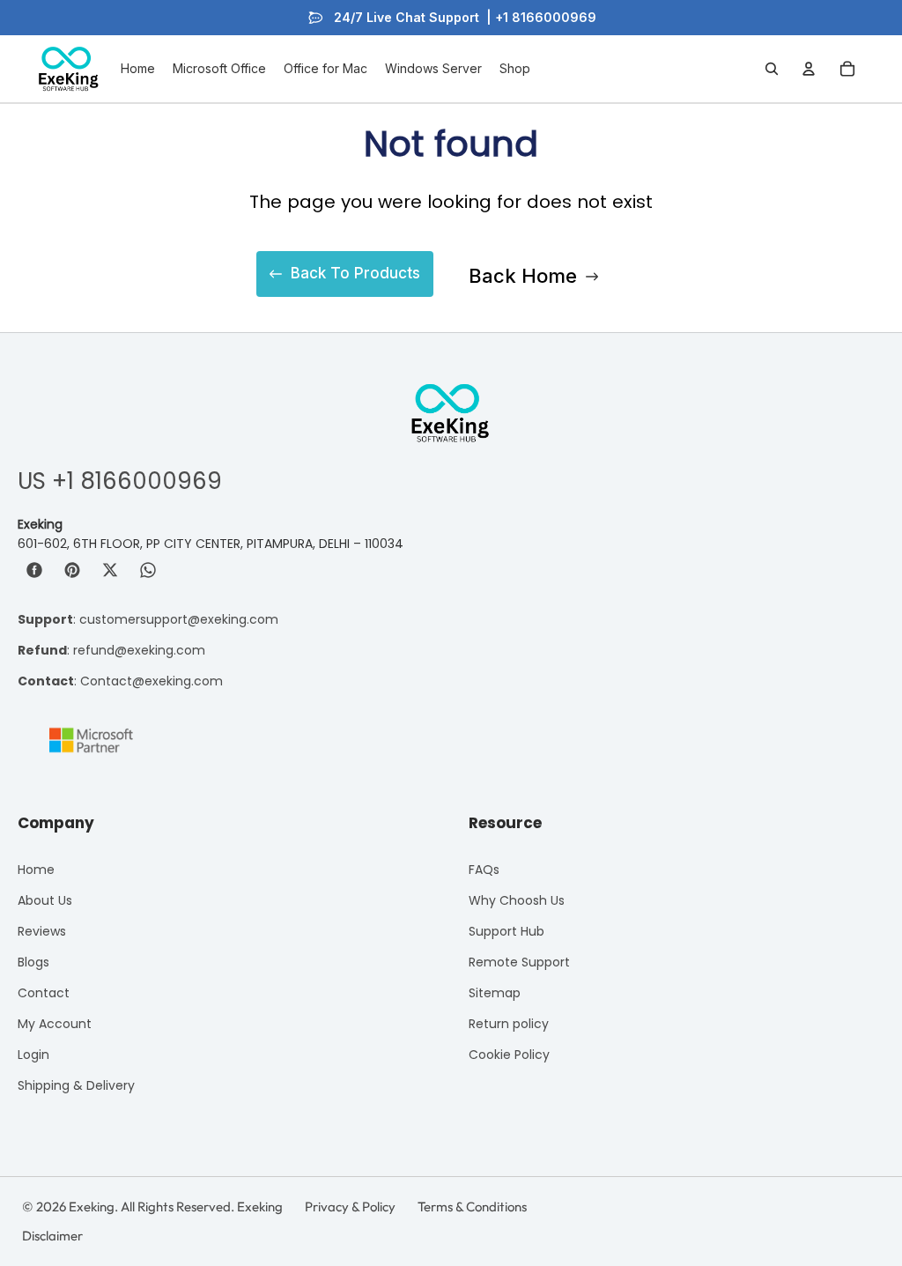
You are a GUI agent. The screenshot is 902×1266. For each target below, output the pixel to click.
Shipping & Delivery (76, 1085)
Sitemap (495, 993)
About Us (45, 900)
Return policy (509, 1024)
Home (36, 869)
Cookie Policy (509, 1054)
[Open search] (771, 68)
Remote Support (519, 962)
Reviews (42, 931)
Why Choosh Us (517, 900)
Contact (44, 993)
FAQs (484, 869)
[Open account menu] (808, 68)
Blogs (33, 962)
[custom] (34, 570)
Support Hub (506, 931)
